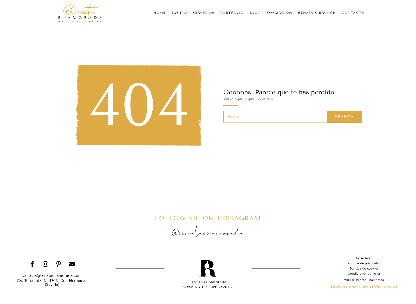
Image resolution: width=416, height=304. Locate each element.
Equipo (179, 13)
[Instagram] (45, 264)
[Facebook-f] (32, 264)
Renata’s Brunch (317, 13)
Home (159, 13)
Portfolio (232, 13)
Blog (255, 13)
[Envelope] (72, 264)
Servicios (203, 13)
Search (344, 116)
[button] (52, 282)
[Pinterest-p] (59, 264)
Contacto (353, 13)
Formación (279, 13)
